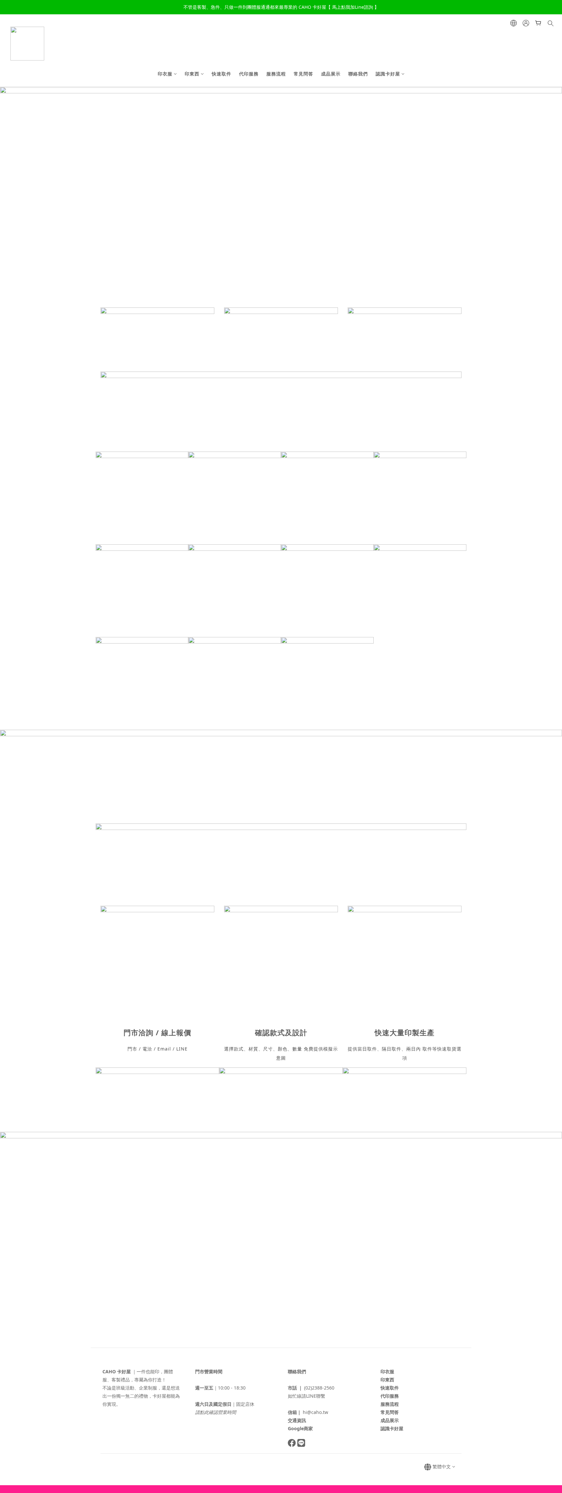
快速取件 (221, 74)
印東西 (192, 74)
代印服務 (249, 74)
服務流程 (276, 74)
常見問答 (303, 74)
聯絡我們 (358, 74)
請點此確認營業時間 (215, 1412)
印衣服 (165, 74)
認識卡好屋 (388, 74)
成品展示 (331, 74)
